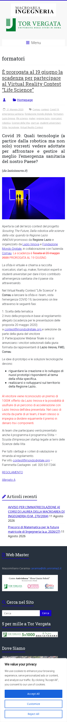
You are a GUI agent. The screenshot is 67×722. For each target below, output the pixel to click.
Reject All (33, 714)
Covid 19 (54, 109)
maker (32, 118)
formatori (58, 114)
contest (45, 109)
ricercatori (56, 118)
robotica (6, 123)
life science (22, 118)
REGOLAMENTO (12, 472)
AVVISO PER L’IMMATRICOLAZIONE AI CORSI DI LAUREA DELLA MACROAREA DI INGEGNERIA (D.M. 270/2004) (36, 511)
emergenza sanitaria (13, 114)
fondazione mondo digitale (38, 114)
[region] (33, 690)
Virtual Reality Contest (31, 127)
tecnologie (13, 127)
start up (35, 123)
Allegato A (8, 480)
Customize (33, 704)
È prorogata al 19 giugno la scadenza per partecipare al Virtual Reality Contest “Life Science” (32, 81)
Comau (36, 109)
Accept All (33, 693)
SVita (4, 127)
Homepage (25, 100)
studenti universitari (50, 123)
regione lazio (43, 118)
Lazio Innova (8, 118)
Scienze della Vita (21, 123)
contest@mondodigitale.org (23, 329)
